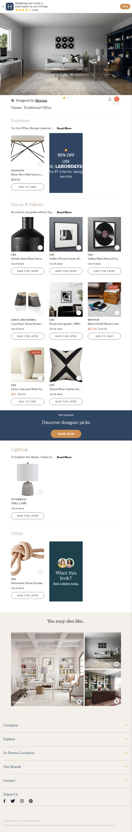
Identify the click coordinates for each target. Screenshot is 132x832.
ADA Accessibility (69, 825)
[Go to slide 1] (64, 98)
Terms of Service (51, 825)
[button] (65, 163)
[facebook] (4, 801)
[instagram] (22, 801)
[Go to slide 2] (68, 98)
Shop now (66, 433)
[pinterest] (31, 801)
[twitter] (12, 801)
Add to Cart (27, 186)
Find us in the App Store (15, 825)
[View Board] (47, 669)
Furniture (20, 120)
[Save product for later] (40, 163)
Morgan (41, 100)
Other (17, 533)
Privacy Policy (34, 825)
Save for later (27, 271)
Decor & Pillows (27, 204)
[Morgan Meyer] (12, 100)
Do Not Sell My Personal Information (96, 825)
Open (125, 6)
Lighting (19, 449)
